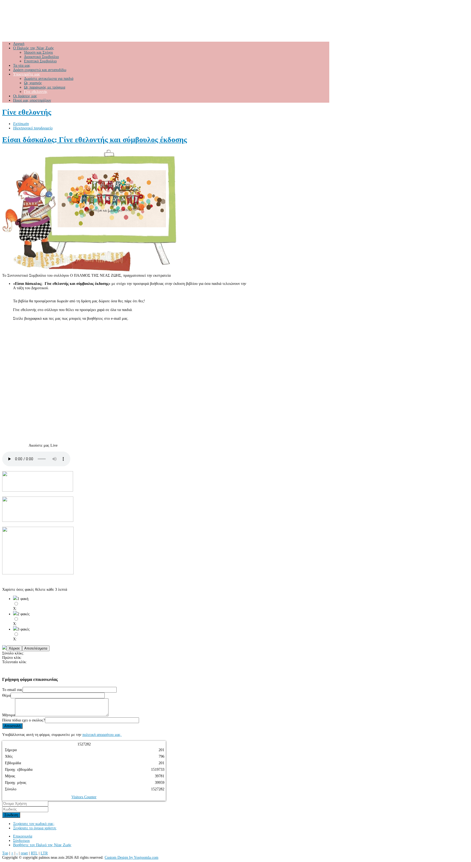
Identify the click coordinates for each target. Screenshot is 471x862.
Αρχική (18, 44)
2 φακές (23, 614)
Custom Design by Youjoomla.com (131, 857)
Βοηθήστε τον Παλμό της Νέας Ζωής (42, 845)
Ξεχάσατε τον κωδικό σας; (34, 824)
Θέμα (6, 695)
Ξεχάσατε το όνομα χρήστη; (35, 828)
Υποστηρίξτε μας (26, 74)
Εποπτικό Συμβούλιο (40, 61)
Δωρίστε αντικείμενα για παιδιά (48, 79)
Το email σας (12, 690)
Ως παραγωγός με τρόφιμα (44, 87)
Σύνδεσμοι (21, 841)
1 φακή (22, 599)
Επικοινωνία (22, 836)
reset (24, 853)
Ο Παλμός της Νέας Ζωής (33, 48)
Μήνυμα (8, 715)
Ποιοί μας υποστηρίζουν (32, 100)
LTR (44, 853)
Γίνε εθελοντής (35, 92)
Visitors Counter (83, 797)
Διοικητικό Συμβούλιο (41, 57)
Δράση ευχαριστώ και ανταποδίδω (39, 70)
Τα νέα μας (21, 65)
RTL (34, 853)
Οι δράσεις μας (25, 96)
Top (5, 853)
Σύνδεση (11, 815)
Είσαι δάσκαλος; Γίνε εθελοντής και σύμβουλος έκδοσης (94, 139)
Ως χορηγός (33, 83)
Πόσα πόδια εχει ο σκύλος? (23, 720)
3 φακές (23, 629)
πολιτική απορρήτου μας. (102, 735)
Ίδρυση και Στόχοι (38, 52)
